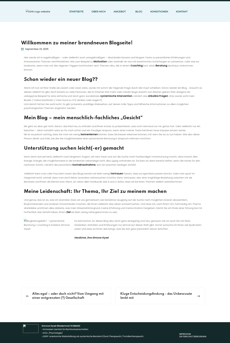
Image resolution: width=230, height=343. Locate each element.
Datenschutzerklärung (193, 336)
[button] (120, 11)
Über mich (99, 11)
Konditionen (159, 11)
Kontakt (182, 11)
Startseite (76, 11)
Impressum (185, 334)
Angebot (120, 11)
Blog (138, 11)
